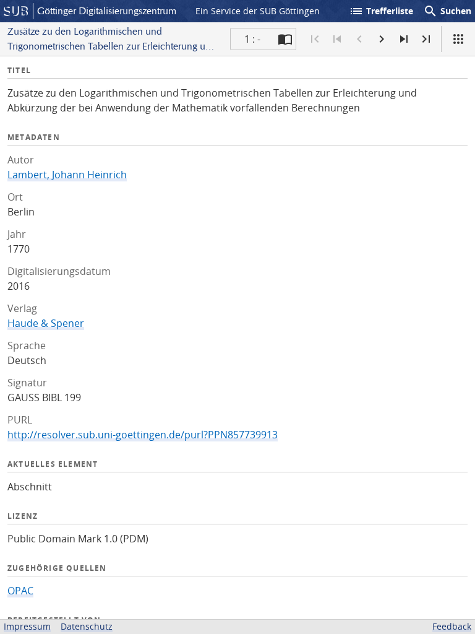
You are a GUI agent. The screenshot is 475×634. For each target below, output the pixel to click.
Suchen (447, 11)
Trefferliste (381, 11)
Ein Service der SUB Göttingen (257, 11)
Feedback (451, 626)
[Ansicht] (458, 39)
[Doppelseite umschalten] (285, 39)
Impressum (27, 626)
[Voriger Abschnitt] (337, 39)
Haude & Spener (45, 323)
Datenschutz (87, 626)
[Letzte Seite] (426, 39)
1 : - (252, 39)
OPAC (20, 590)
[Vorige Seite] (359, 39)
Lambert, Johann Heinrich (67, 174)
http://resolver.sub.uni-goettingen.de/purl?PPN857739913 (142, 434)
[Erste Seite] (315, 39)
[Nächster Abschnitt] (404, 39)
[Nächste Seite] (381, 39)
